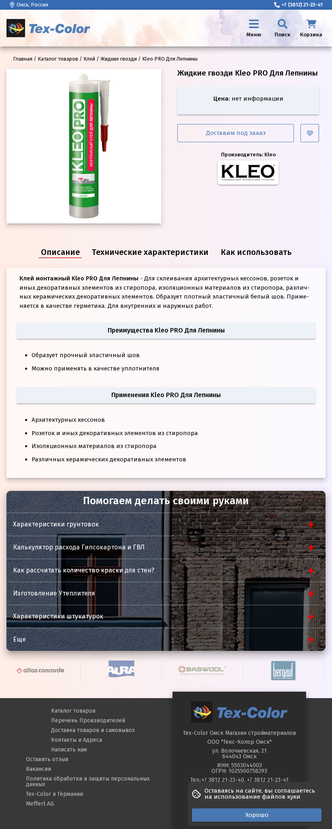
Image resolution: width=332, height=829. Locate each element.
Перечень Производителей (88, 720)
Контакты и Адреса (76, 739)
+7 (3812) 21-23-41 (302, 5)
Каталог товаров (73, 710)
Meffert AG (40, 803)
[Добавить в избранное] (309, 133)
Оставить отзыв (47, 759)
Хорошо (256, 814)
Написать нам (69, 749)
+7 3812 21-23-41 (268, 779)
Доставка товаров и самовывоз (93, 730)
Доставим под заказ (236, 133)
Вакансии (38, 769)
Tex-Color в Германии (54, 794)
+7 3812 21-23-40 (223, 779)
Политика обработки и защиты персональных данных (88, 781)
